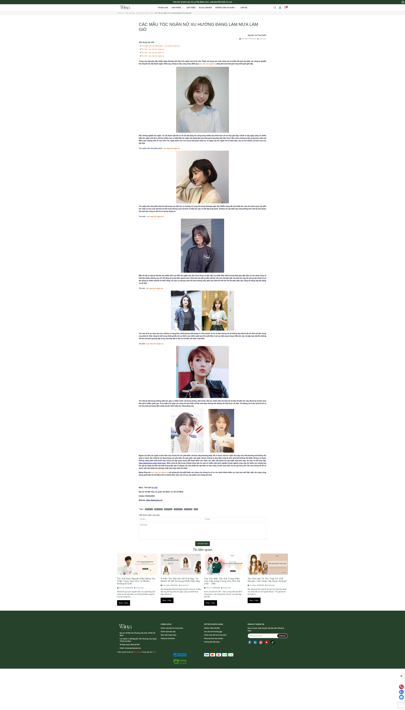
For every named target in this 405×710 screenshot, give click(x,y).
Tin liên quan (202, 550)
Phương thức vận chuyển (213, 638)
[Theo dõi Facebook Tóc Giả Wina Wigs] (250, 642)
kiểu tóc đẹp (158, 509)
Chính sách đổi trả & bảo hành (172, 628)
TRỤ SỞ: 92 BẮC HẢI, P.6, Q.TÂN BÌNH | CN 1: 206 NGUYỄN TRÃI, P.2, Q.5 (202, 2)
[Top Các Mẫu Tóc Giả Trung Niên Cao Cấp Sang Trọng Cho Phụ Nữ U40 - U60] (224, 564)
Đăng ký (282, 636)
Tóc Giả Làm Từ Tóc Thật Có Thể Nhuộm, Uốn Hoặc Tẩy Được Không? (267, 579)
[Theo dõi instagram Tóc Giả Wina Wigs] (261, 642)
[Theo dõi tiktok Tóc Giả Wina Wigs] (272, 642)
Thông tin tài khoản (168, 638)
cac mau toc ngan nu (207, 64)
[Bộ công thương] (179, 654)
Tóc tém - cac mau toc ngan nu (152, 56)
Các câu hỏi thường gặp (213, 631)
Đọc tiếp (123, 603)
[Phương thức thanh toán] (218, 655)
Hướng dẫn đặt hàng (211, 642)
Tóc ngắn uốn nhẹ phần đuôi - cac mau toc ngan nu (160, 46)
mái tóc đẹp (168, 509)
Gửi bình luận (202, 543)
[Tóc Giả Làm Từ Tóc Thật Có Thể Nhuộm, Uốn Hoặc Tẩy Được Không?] (268, 564)
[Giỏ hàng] (285, 7)
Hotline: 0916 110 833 (211, 628)
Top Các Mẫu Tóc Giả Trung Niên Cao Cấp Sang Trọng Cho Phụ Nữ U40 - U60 (222, 581)
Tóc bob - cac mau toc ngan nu (152, 49)
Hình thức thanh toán (168, 635)
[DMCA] (179, 661)
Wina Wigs (137, 652)
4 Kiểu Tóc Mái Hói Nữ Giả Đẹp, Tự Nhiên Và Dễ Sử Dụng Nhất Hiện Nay (180, 579)
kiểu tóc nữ (149, 509)
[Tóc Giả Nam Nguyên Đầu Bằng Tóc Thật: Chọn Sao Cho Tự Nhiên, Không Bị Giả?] (137, 564)
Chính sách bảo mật (168, 631)
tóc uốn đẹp (188, 509)
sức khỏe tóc (178, 509)
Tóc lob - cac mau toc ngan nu (152, 52)
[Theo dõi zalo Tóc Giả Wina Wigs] (255, 642)
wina (195, 509)
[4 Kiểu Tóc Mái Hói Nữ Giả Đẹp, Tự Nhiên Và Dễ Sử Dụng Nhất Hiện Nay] (181, 564)
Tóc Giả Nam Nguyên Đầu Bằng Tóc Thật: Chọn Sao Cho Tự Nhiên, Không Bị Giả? (136, 581)
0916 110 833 (135, 644)
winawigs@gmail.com (133, 648)
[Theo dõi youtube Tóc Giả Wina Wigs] (266, 642)
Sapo (154, 652)
